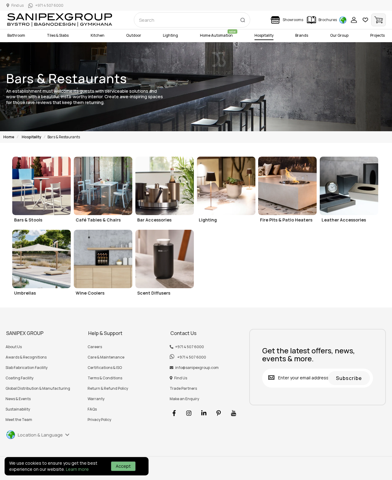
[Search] (242, 18)
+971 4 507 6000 (189, 347)
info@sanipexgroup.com (197, 368)
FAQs (92, 409)
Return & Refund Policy (108, 388)
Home (8, 137)
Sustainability (18, 409)
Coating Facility (19, 378)
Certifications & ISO (105, 368)
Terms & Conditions (105, 378)
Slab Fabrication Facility (26, 368)
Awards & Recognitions (26, 357)
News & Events (18, 399)
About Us (14, 347)
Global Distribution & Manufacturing (38, 388)
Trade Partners (183, 388)
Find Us (180, 378)
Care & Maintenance (106, 357)
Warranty (96, 399)
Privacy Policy (99, 420)
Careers (95, 347)
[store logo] (59, 20)
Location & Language (40, 435)
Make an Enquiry (184, 399)
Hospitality (31, 137)
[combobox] (192, 20)
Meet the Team (19, 420)
